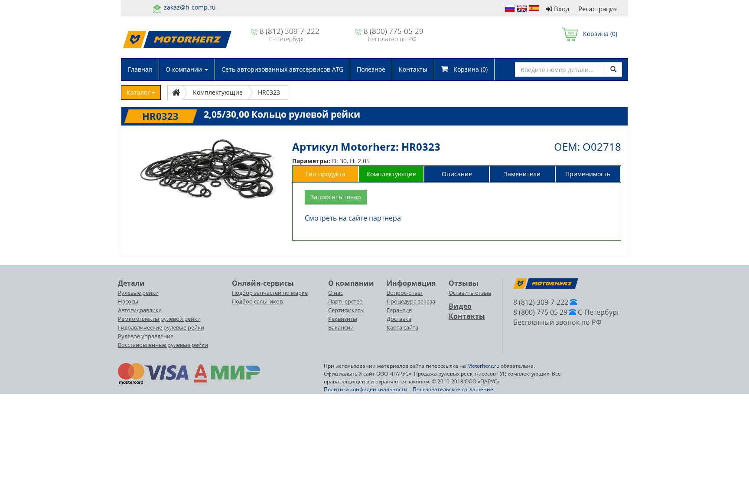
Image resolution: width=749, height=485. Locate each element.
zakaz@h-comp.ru (190, 7)
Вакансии (341, 327)
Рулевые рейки (138, 293)
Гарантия (399, 310)
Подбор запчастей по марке (270, 293)
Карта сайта (402, 327)
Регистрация (598, 8)
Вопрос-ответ (405, 293)
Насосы (128, 301)
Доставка (399, 319)
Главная (140, 69)
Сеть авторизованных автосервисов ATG (282, 69)
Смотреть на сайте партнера (353, 218)
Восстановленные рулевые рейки (163, 345)
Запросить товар (335, 197)
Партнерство (345, 301)
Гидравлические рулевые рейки (161, 327)
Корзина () (597, 34)
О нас (335, 293)
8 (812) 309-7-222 (289, 31)
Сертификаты (346, 310)
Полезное (371, 69)
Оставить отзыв (470, 293)
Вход (561, 8)
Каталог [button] (139, 92)
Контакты (413, 69)
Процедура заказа (411, 301)
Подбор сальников (257, 301)
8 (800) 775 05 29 (540, 312)
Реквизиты (342, 319)
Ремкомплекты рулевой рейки (159, 319)
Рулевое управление (145, 336)
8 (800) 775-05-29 (393, 31)
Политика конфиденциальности (365, 389)
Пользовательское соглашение (453, 389)
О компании (185, 69)
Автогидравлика (140, 310)
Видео (460, 306)
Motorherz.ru (483, 366)
